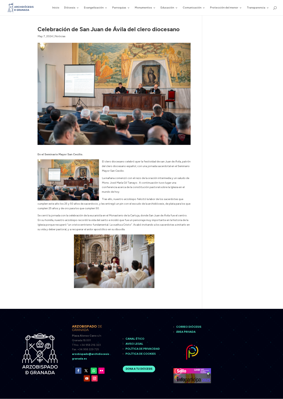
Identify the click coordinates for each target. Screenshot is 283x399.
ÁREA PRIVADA (186, 331)
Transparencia (256, 7)
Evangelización (94, 7)
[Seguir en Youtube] (87, 378)
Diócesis (69, 7)
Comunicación (192, 7)
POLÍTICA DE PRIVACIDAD (143, 348)
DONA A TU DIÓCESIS (139, 368)
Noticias (60, 36)
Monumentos (143, 7)
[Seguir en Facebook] (78, 371)
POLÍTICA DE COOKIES (141, 353)
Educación (167, 7)
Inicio (55, 7)
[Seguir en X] (86, 371)
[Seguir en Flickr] (101, 371)
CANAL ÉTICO (135, 338)
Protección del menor (224, 7)
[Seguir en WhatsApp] (94, 371)
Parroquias (119, 7)
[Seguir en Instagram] (94, 378)
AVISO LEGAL (135, 343)
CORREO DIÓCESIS (188, 326)
